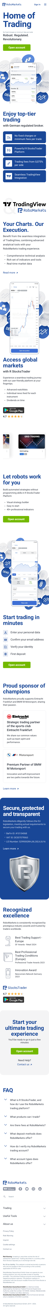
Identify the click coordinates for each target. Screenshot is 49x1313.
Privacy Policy (8, 1231)
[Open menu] (45, 4)
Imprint (6, 1240)
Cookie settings (9, 1245)
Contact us (23, 1064)
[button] (18, 4)
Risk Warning (8, 1236)
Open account (16, 47)
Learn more (9, 788)
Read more (9, 272)
